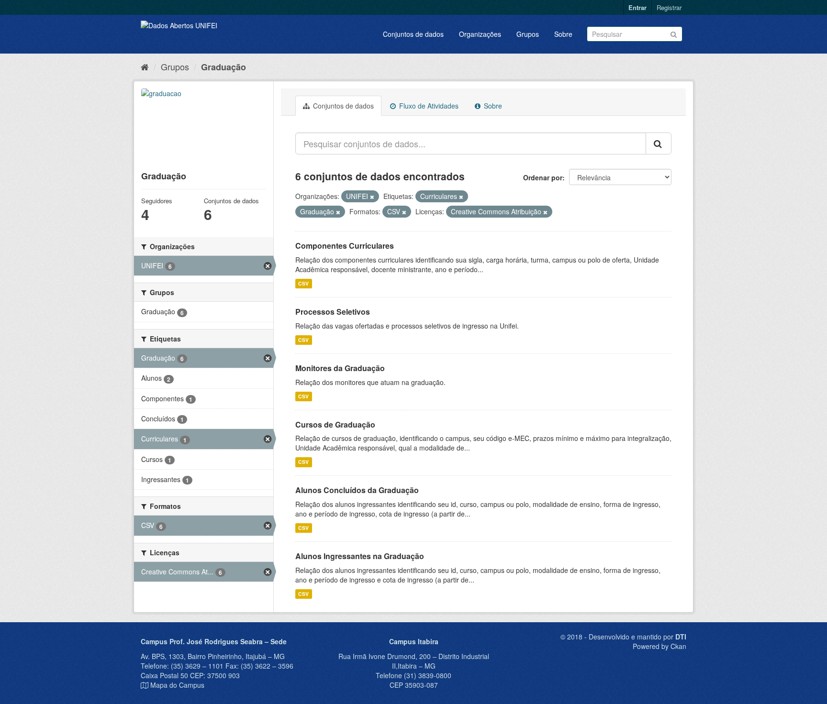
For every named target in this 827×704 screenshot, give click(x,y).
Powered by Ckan (659, 646)
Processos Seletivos (332, 311)
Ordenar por (542, 177)
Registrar (669, 7)
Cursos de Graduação (335, 424)
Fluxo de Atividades (427, 105)
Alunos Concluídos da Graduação (357, 489)
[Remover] (372, 196)
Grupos (527, 34)
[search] (658, 143)
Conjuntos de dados (413, 34)
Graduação (223, 67)
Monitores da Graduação (340, 368)
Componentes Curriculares (344, 245)
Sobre (563, 34)
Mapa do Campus (177, 685)
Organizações (480, 34)
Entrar (637, 7)
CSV (303, 283)
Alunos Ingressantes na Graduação (359, 555)
